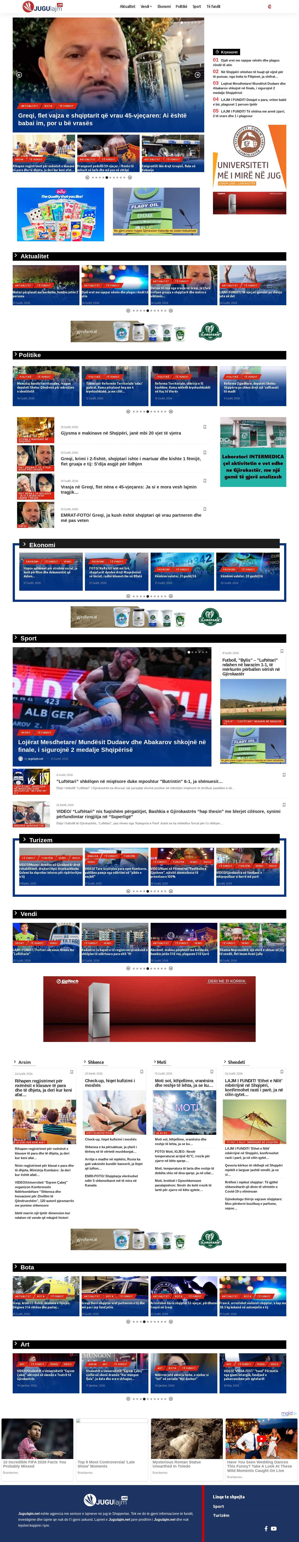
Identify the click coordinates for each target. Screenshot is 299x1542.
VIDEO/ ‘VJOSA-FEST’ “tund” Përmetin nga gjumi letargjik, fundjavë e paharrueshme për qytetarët (113, 1375)
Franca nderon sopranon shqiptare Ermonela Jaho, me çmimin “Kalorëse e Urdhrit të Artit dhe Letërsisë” (182, 1375)
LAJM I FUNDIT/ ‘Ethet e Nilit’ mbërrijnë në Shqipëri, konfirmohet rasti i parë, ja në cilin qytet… (254, 1087)
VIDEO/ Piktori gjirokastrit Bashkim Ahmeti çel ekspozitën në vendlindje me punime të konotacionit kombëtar (252, 1375)
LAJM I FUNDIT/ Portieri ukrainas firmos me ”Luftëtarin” (100, 749)
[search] (277, 6)
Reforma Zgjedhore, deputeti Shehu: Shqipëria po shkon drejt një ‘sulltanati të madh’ (182, 387)
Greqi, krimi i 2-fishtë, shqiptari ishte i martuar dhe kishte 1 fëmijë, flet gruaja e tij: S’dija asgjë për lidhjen (131, 461)
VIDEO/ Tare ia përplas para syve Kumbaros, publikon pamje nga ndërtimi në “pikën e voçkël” (50, 872)
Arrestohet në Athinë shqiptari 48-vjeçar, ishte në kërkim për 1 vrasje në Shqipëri (180, 1305)
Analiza (27, 856)
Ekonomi (32, 561)
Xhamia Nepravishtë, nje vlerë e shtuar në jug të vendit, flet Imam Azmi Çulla (183, 952)
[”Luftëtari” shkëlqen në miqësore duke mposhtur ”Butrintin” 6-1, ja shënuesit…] (31, 782)
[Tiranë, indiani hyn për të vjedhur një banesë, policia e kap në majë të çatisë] (108, 75)
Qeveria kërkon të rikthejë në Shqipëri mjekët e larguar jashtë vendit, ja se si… (254, 1169)
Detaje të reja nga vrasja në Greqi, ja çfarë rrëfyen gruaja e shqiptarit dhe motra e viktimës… (112, 292)
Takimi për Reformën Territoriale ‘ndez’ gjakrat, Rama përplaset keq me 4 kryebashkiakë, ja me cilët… (45, 387)
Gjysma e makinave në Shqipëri (33, 440)
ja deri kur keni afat (31, 1142)
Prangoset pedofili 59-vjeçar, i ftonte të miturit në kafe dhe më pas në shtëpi (41, 168)
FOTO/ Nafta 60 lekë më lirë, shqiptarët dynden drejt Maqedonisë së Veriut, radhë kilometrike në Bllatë (50, 572)
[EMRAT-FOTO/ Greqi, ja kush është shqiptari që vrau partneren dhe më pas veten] (35, 515)
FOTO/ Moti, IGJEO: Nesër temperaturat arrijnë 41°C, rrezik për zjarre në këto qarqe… (182, 1156)
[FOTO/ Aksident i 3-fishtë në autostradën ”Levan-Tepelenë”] (173, 153)
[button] (167, 22)
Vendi (62, 740)
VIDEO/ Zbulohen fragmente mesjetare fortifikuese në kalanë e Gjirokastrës (244, 874)
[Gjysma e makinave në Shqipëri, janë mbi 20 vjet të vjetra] (35, 430)
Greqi (23, 526)
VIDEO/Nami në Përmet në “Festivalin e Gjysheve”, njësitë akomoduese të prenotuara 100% (113, 872)
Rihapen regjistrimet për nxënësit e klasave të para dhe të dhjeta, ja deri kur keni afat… (43, 1088)
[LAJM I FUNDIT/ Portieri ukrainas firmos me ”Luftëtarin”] (112, 707)
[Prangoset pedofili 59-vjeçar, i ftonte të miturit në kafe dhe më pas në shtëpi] (44, 153)
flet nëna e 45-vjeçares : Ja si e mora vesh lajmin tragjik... (35, 495)
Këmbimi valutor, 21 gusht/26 (110, 576)
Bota (41, 1296)
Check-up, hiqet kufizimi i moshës (110, 1083)
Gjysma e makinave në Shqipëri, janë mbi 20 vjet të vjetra (121, 433)
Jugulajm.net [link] (29, 1514)
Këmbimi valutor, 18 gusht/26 (241, 576)
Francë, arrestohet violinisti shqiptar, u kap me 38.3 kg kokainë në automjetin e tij (115, 1305)
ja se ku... (163, 1133)
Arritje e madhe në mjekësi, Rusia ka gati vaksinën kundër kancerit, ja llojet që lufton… (113, 1163)
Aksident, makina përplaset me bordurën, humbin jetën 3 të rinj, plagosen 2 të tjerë (111, 952)
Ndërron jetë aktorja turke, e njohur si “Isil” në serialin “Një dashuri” (44, 1377)
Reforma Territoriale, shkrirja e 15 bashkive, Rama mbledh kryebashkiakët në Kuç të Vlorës (114, 387)
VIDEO (142, 862)
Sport (26, 740)
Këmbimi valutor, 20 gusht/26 (176, 576)
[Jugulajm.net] (44, 6)
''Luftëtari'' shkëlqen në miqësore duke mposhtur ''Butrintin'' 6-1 (30, 789)
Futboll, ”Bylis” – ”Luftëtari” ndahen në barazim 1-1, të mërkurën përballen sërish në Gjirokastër (251, 667)
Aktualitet (29, 105)
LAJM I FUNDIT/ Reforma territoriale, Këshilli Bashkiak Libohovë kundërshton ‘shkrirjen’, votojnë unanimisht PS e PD (252, 387)
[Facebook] (266, 1528)
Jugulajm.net (35, 758)
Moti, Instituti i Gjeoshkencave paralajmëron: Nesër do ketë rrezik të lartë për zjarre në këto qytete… (183, 1185)
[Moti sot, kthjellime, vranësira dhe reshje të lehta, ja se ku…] (184, 1112)
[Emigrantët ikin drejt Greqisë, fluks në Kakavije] (108, 153)
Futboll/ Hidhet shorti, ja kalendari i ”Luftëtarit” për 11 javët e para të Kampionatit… (245, 950)
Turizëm (63, 856)
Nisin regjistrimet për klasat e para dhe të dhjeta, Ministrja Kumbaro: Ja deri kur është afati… (44, 1170)
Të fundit (52, 105)
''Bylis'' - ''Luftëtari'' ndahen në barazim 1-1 (252, 722)
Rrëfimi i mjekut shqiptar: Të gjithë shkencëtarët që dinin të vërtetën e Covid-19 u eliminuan (251, 1186)
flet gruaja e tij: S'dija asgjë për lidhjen (35, 468)
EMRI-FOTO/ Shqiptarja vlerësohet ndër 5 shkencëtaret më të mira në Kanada (111, 1180)
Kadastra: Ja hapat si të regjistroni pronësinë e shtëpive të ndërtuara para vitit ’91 (46, 952)
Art (22, 1368)
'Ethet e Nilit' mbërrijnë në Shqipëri (252, 1142)
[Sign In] (269, 6)
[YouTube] (274, 1528)
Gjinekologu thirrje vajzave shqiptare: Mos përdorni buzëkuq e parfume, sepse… (253, 1203)
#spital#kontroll (99, 1133)
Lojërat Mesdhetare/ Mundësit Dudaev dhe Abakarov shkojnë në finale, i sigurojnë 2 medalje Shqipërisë (249, 88)
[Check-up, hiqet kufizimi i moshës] (114, 1112)
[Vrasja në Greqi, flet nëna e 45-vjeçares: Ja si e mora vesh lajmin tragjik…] (35, 487)
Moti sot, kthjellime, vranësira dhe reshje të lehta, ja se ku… (184, 1083)
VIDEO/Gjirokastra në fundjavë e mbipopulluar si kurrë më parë (173, 874)
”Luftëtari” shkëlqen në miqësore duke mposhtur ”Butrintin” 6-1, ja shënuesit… (139, 781)
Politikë (26, 376)
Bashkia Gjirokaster (29, 825)
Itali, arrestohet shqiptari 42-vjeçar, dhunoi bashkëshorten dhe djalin (250, 1305)
